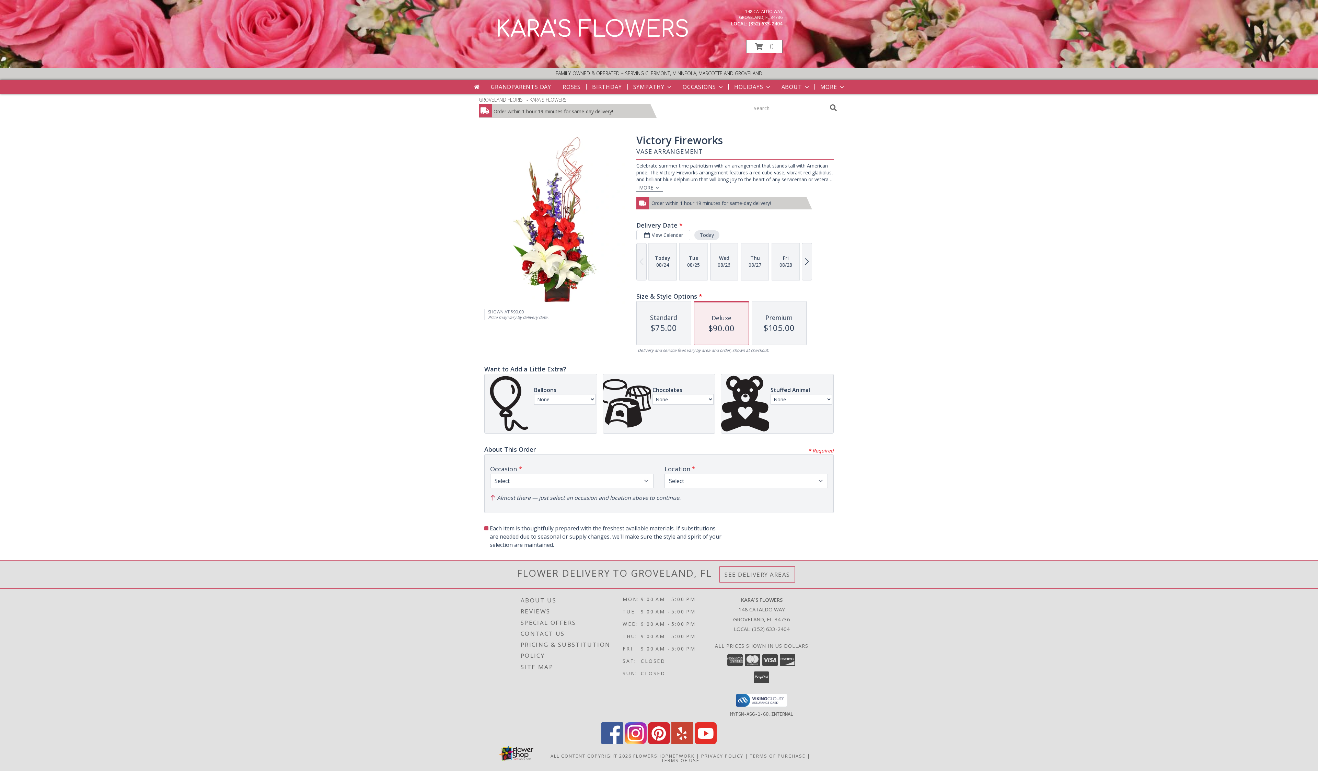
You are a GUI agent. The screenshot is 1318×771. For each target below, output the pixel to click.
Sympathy (648, 87)
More (828, 87)
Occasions (699, 87)
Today (707, 235)
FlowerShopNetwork (664, 756)
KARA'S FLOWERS (592, 29)
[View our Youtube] (706, 742)
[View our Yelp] (682, 742)
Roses (572, 87)
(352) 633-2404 (766, 23)
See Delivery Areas (757, 574)
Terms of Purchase (778, 756)
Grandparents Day (521, 87)
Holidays (748, 87)
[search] (833, 108)
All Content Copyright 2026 (591, 756)
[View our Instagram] (636, 742)
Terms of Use (680, 760)
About (792, 87)
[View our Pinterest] (659, 742)
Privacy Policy (722, 756)
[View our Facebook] (612, 742)
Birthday (607, 87)
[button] (764, 46)
